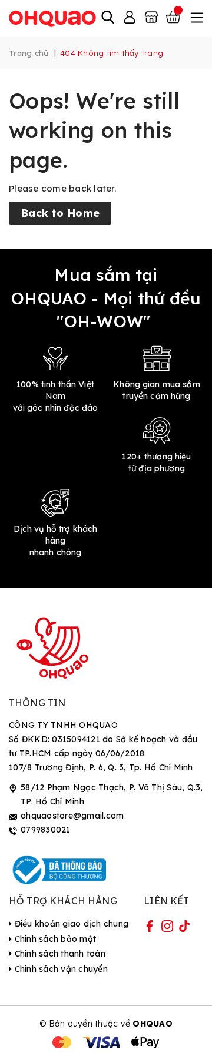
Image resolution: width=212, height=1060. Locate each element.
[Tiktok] (184, 928)
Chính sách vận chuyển (60, 969)
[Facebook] (149, 928)
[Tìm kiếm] (107, 18)
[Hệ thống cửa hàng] (151, 18)
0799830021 (46, 829)
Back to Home (60, 213)
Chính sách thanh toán (58, 953)
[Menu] (195, 18)
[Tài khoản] (129, 18)
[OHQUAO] (53, 18)
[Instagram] (167, 928)
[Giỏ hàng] (174, 18)
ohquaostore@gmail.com (72, 815)
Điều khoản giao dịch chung (70, 923)
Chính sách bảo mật (54, 939)
